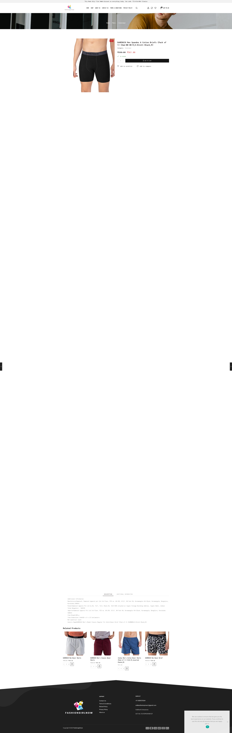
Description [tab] (108, 594)
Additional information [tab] (125, 594)
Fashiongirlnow (78, 728)
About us (97, 8)
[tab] (108, 594)
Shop (92, 8)
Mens (114, 23)
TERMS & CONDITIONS (116, 8)
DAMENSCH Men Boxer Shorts (72, 658)
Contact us (105, 8)
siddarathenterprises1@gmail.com (145, 705)
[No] (227, 722)
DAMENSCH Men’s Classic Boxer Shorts (100, 659)
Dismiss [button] (144, 1)
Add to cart (148, 60)
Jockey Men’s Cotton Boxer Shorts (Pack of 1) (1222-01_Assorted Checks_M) (129, 660)
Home (87, 8)
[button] (72, 664)
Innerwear (122, 23)
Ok (207, 726)
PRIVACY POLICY (127, 8)
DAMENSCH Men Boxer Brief (154, 658)
